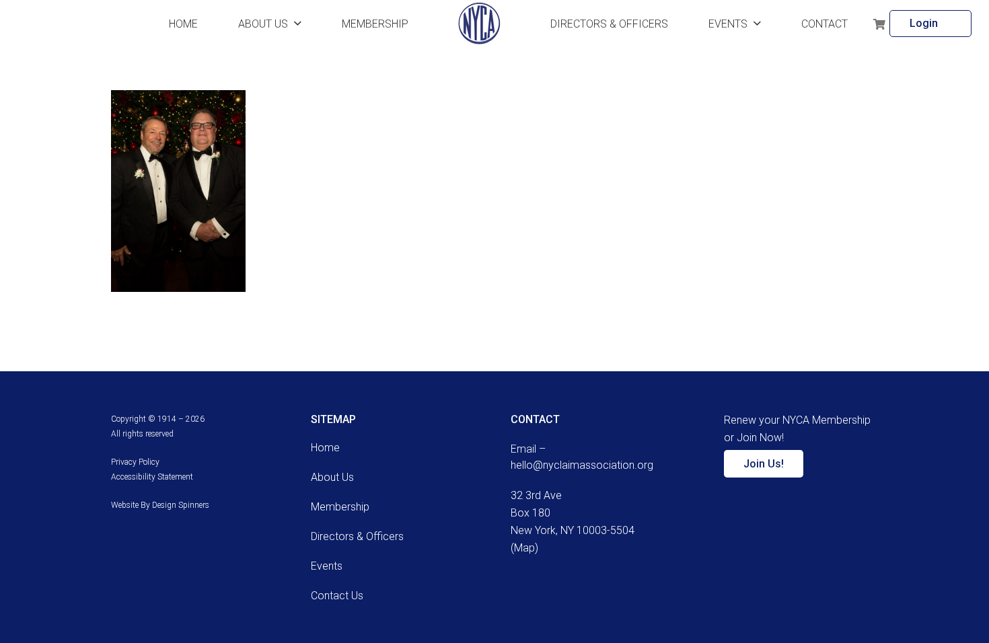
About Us (332, 477)
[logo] (479, 23)
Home (325, 447)
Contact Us (337, 595)
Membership (340, 506)
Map (524, 547)
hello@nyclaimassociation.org (582, 465)
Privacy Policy (135, 462)
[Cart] (879, 23)
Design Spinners (180, 505)
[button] (297, 23)
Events (326, 566)
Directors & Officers (357, 536)
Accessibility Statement (152, 477)
